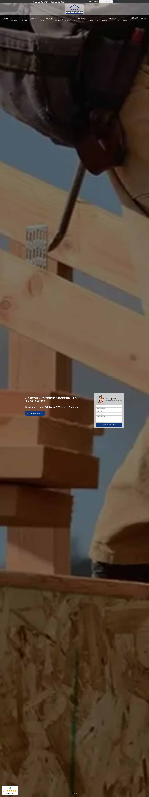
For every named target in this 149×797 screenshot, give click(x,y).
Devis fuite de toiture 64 (74, 19)
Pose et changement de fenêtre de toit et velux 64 (24, 19)
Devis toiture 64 (118, 19)
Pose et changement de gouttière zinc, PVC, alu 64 (58, 19)
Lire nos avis (10, 793)
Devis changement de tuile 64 (125, 19)
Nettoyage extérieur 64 (144, 19)
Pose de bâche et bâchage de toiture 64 (104, 19)
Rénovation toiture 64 (33, 19)
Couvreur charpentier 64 (5, 19)
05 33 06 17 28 (41, 2)
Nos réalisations (35, 413)
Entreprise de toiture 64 (112, 19)
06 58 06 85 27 (59, 2)
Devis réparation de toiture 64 (67, 19)
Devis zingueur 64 (97, 19)
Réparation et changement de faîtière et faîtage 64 (134, 19)
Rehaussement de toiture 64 (82, 19)
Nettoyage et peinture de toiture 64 (41, 19)
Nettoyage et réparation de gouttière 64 (14, 19)
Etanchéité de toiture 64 (49, 19)
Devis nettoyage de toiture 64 (90, 19)
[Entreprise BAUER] (74, 9)
